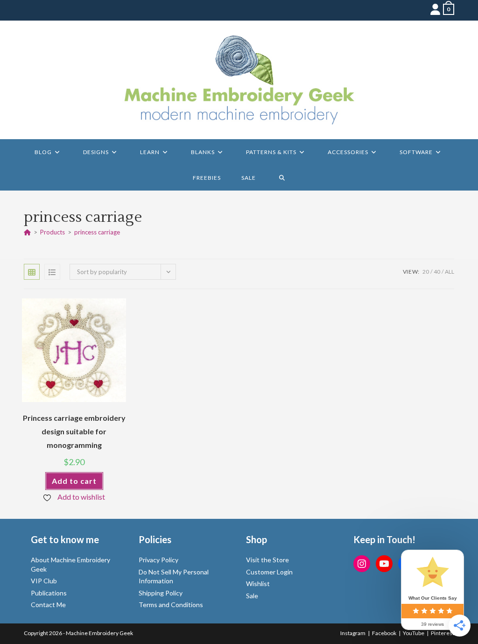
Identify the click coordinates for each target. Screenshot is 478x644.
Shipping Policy (161, 593)
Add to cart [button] (74, 480)
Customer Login (269, 572)
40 (437, 271)
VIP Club (44, 581)
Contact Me (48, 605)
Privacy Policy (158, 560)
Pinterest (442, 633)
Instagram (353, 633)
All (449, 271)
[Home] (27, 232)
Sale (252, 596)
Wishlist (258, 583)
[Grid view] (32, 272)
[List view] (52, 272)
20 (425, 271)
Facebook (384, 633)
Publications (49, 593)
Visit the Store (267, 560)
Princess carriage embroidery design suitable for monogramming (74, 431)
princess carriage (97, 232)
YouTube (413, 633)
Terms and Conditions (171, 605)
